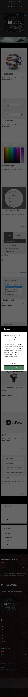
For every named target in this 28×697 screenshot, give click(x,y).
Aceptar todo (14, 368)
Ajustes (14, 363)
